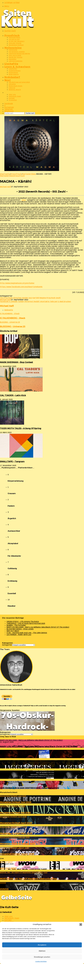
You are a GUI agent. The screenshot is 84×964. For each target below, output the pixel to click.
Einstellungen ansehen (42, 957)
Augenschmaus (14, 71)
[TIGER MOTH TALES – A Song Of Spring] (12, 424)
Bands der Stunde (15, 57)
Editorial (12, 88)
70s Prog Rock (6, 298)
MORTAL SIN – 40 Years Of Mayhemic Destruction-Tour (28, 878)
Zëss (24, 200)
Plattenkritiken (14, 37)
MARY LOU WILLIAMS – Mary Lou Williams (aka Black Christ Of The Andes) (38, 627)
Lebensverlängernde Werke (19, 53)
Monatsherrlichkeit (16, 45)
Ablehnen (42, 951)
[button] (81, 924)
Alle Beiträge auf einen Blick (19, 82)
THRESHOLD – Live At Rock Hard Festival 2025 (26, 623)
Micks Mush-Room (15, 86)
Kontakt (12, 98)
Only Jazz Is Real (15, 55)
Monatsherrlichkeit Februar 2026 (17, 843)
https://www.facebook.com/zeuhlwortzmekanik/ (21, 287)
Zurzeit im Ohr (14, 39)
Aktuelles (12, 84)
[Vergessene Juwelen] (27, 730)
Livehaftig (11, 63)
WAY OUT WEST (13, 631)
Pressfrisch (12, 35)
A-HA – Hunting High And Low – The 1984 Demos (27, 633)
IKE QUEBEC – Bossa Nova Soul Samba (20, 777)
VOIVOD (4, 889)
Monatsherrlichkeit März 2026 (16, 833)
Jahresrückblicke (15, 61)
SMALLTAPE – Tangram (12, 461)
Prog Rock (50, 298)
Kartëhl (36, 298)
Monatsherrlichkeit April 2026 (16, 823)
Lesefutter (13, 69)
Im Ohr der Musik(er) (16, 41)
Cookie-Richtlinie (41, 961)
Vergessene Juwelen (17, 52)
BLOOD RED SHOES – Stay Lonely (20, 629)
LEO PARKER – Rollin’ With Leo (19, 635)
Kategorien (7, 645)
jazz (30, 298)
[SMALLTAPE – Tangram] (21, 457)
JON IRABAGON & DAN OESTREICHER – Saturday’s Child (29, 788)
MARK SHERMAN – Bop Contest (16, 362)
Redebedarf (12, 76)
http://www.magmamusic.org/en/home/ (17, 283)
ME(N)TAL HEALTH (15, 89)
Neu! (7, 79)
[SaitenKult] (17, 27)
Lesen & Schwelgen (17, 66)
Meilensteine (13, 47)
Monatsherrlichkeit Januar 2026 (17, 854)
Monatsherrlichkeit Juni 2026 (15, 802)
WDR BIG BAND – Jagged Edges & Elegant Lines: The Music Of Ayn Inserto (38, 767)
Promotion (13, 100)
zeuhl (58, 298)
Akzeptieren (42, 945)
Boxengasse (13, 72)
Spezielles (12, 59)
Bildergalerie (14, 74)
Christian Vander (20, 298)
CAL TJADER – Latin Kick (13, 395)
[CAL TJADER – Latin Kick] (21, 391)
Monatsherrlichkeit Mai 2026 (15, 812)
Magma (43, 298)
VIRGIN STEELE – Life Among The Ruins (23, 622)
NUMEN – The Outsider (16, 625)
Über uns (12, 94)
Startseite (5, 174)
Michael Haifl (5, 187)
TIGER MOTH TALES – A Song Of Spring (20, 428)
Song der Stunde (15, 43)
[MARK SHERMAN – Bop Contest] (21, 358)
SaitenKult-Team (15, 96)
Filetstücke (13, 50)
